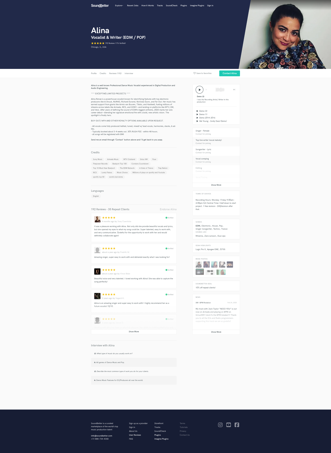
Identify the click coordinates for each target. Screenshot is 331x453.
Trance (224, 229)
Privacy (183, 431)
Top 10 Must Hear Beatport (104, 168)
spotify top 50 (98, 177)
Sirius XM (144, 159)
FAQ (131, 439)
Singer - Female (202, 131)
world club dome (116, 177)
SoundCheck (171, 5)
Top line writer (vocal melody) (209, 140)
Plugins (183, 5)
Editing (199, 168)
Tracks (160, 5)
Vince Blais (125, 274)
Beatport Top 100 (119, 164)
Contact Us (185, 435)
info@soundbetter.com (101, 436)
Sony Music (97, 159)
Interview (129, 73)
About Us (133, 431)
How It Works (147, 5)
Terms (182, 423)
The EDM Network (127, 168)
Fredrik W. (125, 252)
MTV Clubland (129, 159)
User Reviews (135, 435)
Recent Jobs (132, 5)
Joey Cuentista (124, 221)
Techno (216, 229)
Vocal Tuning (201, 177)
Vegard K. (120, 298)
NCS (95, 172)
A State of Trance (146, 168)
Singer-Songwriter (204, 229)
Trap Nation (162, 168)
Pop (221, 226)
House (215, 226)
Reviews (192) (115, 73)
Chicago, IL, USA (98, 47)
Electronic (206, 226)
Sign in (210, 5)
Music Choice (122, 172)
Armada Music (113, 159)
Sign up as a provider (138, 423)
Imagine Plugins (197, 5)
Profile (94, 73)
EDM (198, 226)
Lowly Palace (107, 172)
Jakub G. (119, 323)
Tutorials (184, 427)
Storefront (158, 423)
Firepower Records (100, 164)
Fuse (154, 159)
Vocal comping (202, 159)
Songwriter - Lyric (203, 149)
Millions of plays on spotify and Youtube (149, 172)
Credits (103, 73)
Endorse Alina (168, 209)
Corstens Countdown (140, 164)
